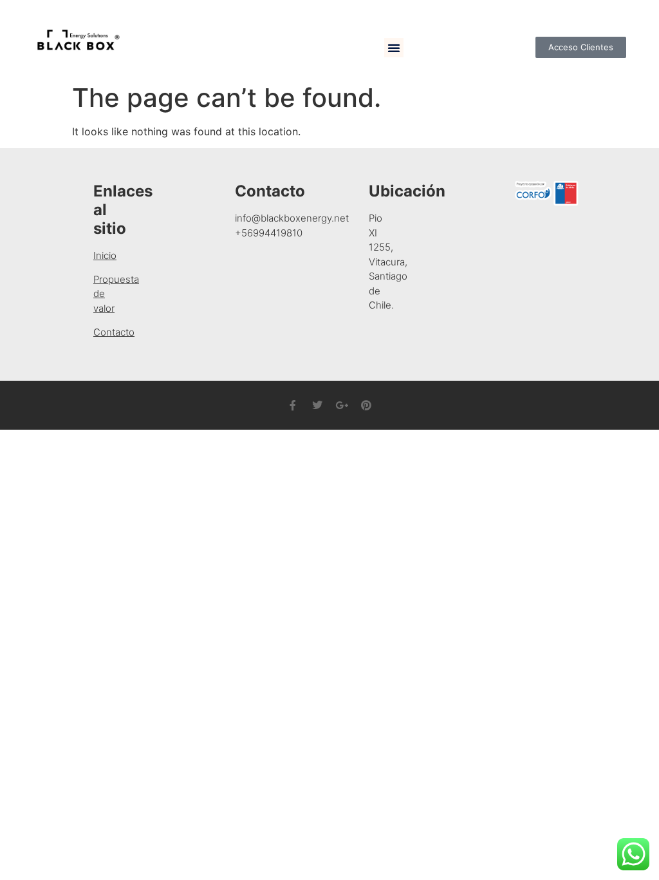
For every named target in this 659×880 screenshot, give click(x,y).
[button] (394, 47)
